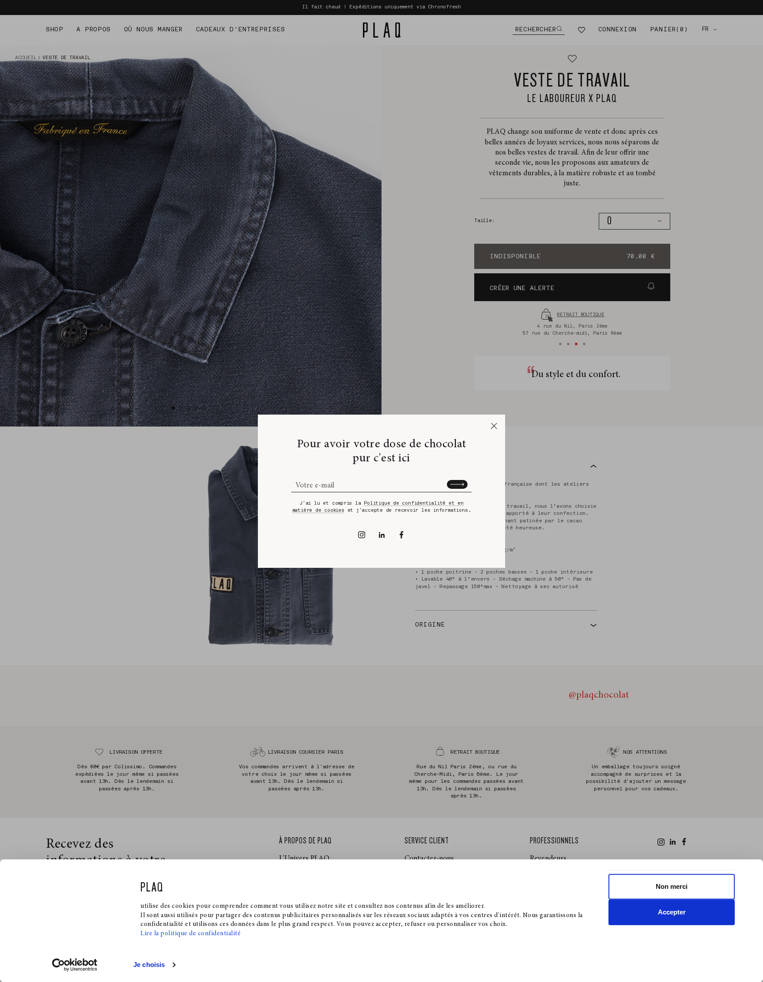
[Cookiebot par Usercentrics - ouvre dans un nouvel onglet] (74, 964)
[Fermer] (494, 426)
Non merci (671, 886)
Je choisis (149, 964)
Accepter (672, 912)
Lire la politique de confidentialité (190, 933)
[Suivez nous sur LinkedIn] (382, 534)
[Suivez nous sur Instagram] (362, 534)
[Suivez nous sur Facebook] (402, 534)
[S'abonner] (457, 484)
